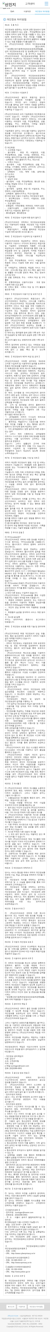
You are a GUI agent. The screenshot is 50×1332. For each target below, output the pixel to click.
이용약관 (27, 11)
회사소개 (11, 1307)
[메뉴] (46, 3)
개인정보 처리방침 (42, 11)
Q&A (12, 11)
